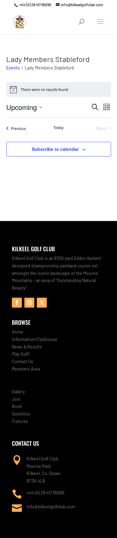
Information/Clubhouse (34, 339)
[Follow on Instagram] (29, 303)
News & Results (27, 346)
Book (17, 406)
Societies (21, 413)
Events (13, 67)
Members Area (26, 369)
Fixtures (20, 421)
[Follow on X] (42, 303)
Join (16, 399)
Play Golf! (21, 354)
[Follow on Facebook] (17, 303)
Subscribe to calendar (55, 149)
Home (17, 331)
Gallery (18, 391)
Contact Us (22, 361)
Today (58, 127)
